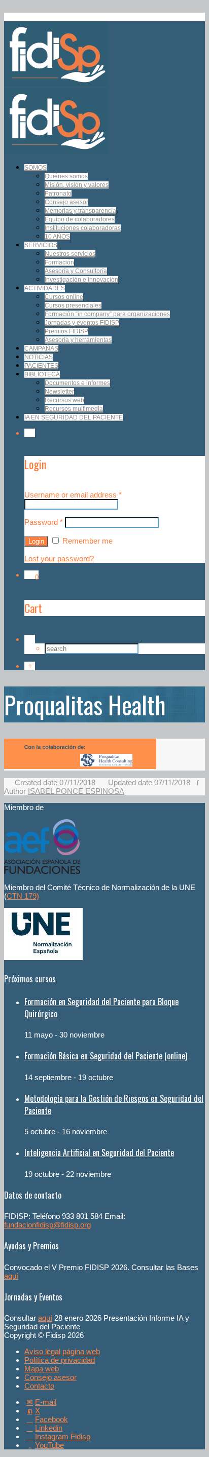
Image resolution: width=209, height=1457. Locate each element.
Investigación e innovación (81, 279)
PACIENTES (41, 365)
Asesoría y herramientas (78, 339)
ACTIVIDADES (44, 288)
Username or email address (73, 494)
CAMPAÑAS (41, 348)
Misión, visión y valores (77, 184)
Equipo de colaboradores (80, 219)
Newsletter (59, 391)
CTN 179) (23, 896)
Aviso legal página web (62, 1351)
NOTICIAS (38, 357)
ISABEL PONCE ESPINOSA (76, 791)
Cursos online (64, 296)
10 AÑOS (57, 236)
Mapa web (41, 1368)
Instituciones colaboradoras (83, 228)
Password (43, 522)
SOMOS (35, 167)
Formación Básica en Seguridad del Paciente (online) (105, 1056)
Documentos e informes (77, 383)
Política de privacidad (59, 1360)
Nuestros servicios (70, 253)
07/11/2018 (77, 782)
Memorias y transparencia (80, 210)
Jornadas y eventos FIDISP (82, 322)
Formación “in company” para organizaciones (107, 314)
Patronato (58, 193)
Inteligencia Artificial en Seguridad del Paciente (99, 1152)
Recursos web (64, 400)
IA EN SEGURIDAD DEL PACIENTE (73, 417)
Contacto (39, 1386)
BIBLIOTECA (42, 374)
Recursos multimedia (74, 408)
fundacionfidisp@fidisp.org (47, 1224)
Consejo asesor (66, 202)
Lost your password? (59, 558)
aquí (11, 1276)
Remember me (86, 540)
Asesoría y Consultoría (76, 271)
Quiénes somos (66, 176)
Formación (59, 262)
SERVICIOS (40, 245)
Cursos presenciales (73, 305)
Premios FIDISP (66, 331)
